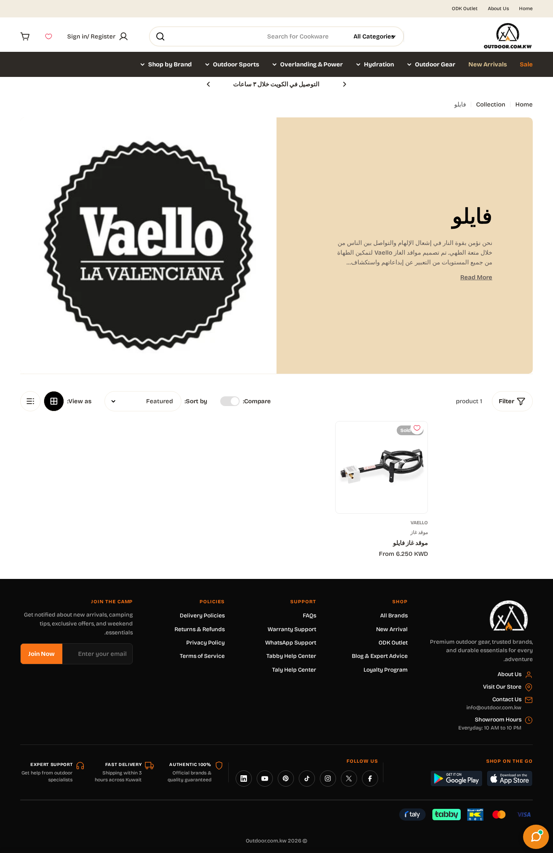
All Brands (394, 615)
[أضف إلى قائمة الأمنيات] (416, 427)
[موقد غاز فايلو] (382, 467)
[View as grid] (54, 401)
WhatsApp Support (290, 642)
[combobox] (276, 36)
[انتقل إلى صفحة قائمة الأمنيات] (48, 36)
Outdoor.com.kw (266, 841)
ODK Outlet (465, 8)
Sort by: (196, 401)
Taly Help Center (294, 669)
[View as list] (30, 401)
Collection (490, 104)
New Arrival (392, 629)
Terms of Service (202, 656)
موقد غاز (419, 532)
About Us (498, 8)
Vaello (419, 522)
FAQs (309, 615)
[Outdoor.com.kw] (508, 603)
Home (526, 8)
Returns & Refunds (199, 629)
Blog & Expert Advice (380, 656)
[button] (344, 84)
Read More (476, 277)
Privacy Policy (205, 642)
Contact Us (506, 699)
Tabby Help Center (291, 656)
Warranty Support (292, 629)
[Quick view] (348, 440)
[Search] (160, 36)
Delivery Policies (202, 615)
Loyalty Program (386, 669)
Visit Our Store (502, 686)
